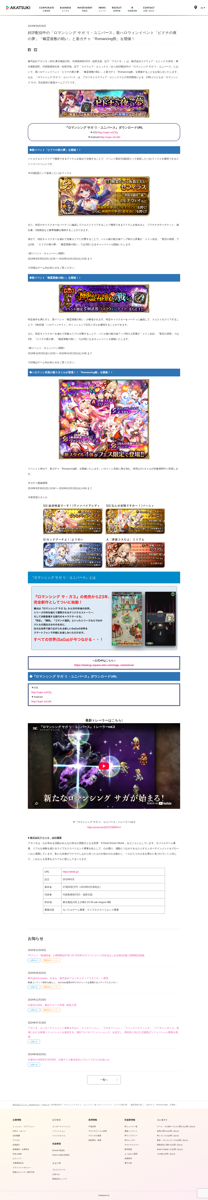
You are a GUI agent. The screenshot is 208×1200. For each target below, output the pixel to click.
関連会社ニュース (50, 960)
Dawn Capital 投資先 (61, 1155)
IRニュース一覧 (131, 1126)
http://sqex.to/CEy (108, 132)
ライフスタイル (58, 1136)
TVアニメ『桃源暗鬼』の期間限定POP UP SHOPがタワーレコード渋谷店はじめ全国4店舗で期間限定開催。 (87, 955)
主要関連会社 (18, 1163)
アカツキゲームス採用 (97, 1131)
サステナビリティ (132, 1145)
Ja (202, 7)
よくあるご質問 (131, 1154)
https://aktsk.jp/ (71, 871)
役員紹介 (16, 1145)
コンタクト (162, 1120)
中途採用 (92, 1126)
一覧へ (104, 1079)
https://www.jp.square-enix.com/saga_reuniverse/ (104, 665)
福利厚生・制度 (94, 1140)
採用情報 (92, 1120)
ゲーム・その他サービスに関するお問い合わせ (176, 1126)
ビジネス (56, 1120)
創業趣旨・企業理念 (21, 1149)
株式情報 (128, 1149)
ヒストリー (17, 1158)
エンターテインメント (61, 1126)
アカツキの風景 (94, 1136)
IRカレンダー (130, 1140)
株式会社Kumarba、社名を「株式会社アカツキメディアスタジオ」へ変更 (68, 978)
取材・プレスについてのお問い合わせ (172, 1140)
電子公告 (128, 1163)
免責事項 (128, 1158)
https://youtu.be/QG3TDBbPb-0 (104, 827)
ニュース (56, 1163)
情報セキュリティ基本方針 (24, 1172)
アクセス (16, 1140)
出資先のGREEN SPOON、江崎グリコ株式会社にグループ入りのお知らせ (68, 1059)
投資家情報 (130, 1120)
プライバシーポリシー (22, 1168)
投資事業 (56, 1144)
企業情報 (17, 1120)
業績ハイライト (131, 1131)
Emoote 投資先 (58, 1150)
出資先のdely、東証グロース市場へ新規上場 (52, 1005)
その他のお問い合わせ (166, 1154)
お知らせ (34, 960)
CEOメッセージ (19, 1131)
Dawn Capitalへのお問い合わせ (170, 1149)
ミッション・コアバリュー (24, 1126)
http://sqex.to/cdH (110, 137)
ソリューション (58, 1131)
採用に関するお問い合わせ (168, 1131)
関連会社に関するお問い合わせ (170, 1145)
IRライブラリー (131, 1136)
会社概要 (16, 1136)
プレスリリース (58, 1170)
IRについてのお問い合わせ (168, 1136)
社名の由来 (17, 1154)
